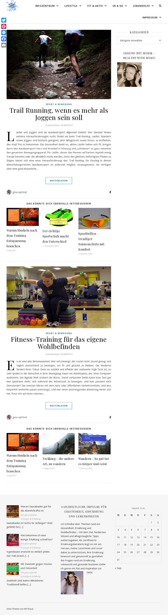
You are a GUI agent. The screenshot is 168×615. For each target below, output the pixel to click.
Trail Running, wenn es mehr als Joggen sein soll (59, 114)
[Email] (4, 45)
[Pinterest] (4, 26)
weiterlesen (59, 180)
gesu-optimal (20, 192)
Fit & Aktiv (95, 5)
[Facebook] (4, 39)
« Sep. (118, 568)
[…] (21, 527)
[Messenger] (4, 32)
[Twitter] (4, 20)
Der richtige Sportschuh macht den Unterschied (55, 236)
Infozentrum (45, 5)
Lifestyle (71, 5)
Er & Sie (118, 5)
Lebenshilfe (141, 5)
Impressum (150, 17)
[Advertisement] (139, 113)
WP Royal (28, 608)
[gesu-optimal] (12, 5)
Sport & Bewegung (59, 104)
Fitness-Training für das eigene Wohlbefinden (59, 343)
